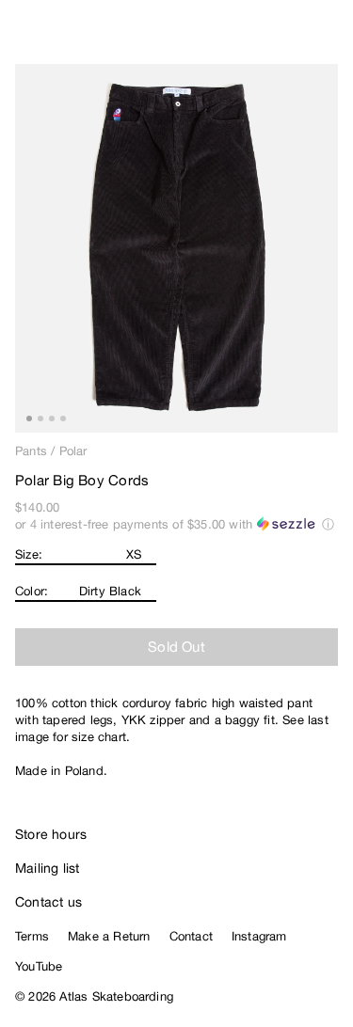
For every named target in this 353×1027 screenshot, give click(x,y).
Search (254, 37)
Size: (28, 554)
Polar (73, 451)
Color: (31, 591)
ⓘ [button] (328, 524)
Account (292, 37)
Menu (330, 37)
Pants (31, 451)
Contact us (48, 901)
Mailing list (47, 868)
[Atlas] (54, 34)
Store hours (51, 834)
